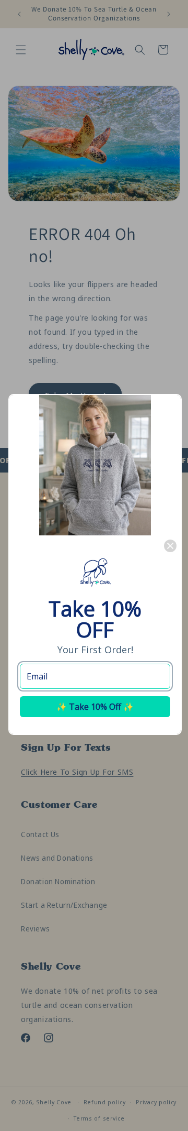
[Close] (170, 546)
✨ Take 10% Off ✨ (95, 706)
